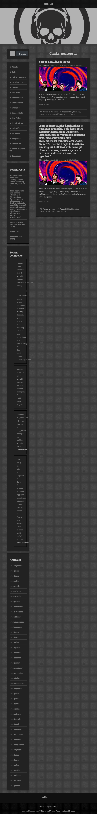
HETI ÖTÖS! (14, 231)
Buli (13, 72)
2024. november (16, 673)
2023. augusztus (16, 749)
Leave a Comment (58, 211)
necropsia (44, 114)
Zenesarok (16, 156)
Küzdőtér (16, 108)
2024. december (16, 668)
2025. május (14, 642)
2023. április (15, 770)
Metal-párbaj (17, 123)
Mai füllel (16, 118)
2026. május (14, 581)
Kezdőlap (48, 4)
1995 (70, 112)
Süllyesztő (16, 133)
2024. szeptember (17, 683)
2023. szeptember (17, 744)
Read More (44, 104)
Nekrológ (16, 128)
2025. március (15, 652)
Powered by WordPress (48, 806)
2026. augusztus (16, 565)
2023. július (14, 755)
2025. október (15, 617)
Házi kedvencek (19, 82)
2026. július (14, 571)
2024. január (15, 724)
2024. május (14, 703)
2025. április (15, 647)
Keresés (22, 54)
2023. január (15, 785)
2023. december (16, 729)
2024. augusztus (16, 688)
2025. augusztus (16, 627)
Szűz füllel (16, 143)
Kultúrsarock (17, 102)
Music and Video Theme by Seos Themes (58, 811)
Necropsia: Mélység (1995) (54, 61)
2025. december (16, 606)
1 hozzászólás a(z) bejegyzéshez (62, 114)
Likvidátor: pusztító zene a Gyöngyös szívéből (21, 302)
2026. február (15, 596)
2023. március (15, 775)
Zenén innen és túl (17, 149)
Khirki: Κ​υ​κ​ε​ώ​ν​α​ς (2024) (20, 372)
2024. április (15, 709)
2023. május (14, 765)
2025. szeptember (17, 622)
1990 (68, 209)
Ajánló (15, 67)
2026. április (15, 586)
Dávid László (75, 65)
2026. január (15, 601)
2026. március (15, 591)
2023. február (15, 780)
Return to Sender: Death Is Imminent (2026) (17, 224)
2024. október (15, 678)
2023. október (15, 739)
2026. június (14, 576)
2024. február (15, 719)
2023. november (16, 734)
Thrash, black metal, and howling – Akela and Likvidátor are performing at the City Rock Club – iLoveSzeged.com (24, 337)
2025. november (16, 611)
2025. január (15, 663)
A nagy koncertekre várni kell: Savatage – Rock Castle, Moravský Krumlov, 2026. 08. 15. (18, 180)
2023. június (14, 760)
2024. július (14, 693)
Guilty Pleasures (19, 77)
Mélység (76, 112)
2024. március (15, 714)
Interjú (53, 209)
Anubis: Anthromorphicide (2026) (25, 282)
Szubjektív (16, 138)
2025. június (14, 637)
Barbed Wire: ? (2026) (16, 237)
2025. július (14, 632)
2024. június (14, 698)
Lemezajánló (17, 113)
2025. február (15, 657)
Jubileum (55, 112)
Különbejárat (17, 97)
